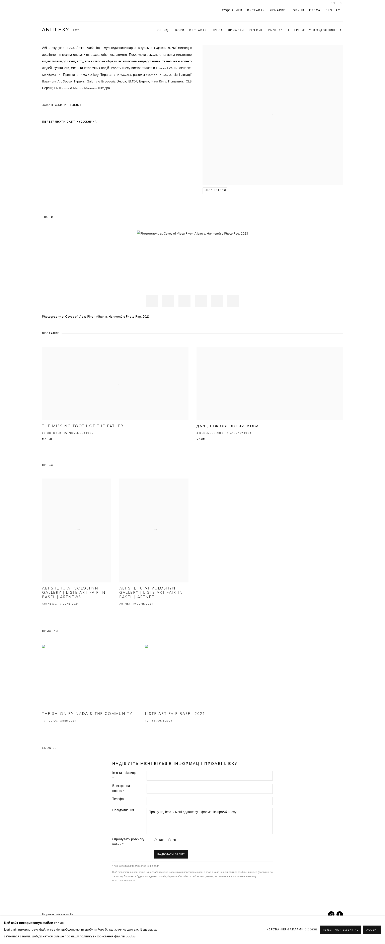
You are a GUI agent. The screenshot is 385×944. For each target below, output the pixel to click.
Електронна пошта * (121, 788)
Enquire (275, 30)
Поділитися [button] (216, 190)
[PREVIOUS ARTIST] (289, 30)
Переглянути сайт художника (69, 122)
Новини (297, 10)
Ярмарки (278, 10)
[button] (152, 301)
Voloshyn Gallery (56, 11)
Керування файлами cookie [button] (57, 914)
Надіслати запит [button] (171, 854)
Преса (314, 10)
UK (341, 3)
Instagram (331, 914)
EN (332, 3)
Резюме (256, 30)
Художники (232, 10)
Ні (174, 840)
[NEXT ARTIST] (341, 30)
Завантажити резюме (65, 106)
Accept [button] (372, 930)
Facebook (339, 914)
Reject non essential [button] (340, 930)
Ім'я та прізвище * (124, 775)
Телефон (119, 799)
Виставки (256, 10)
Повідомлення (123, 810)
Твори (178, 30)
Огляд (162, 30)
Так (160, 840)
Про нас (332, 10)
